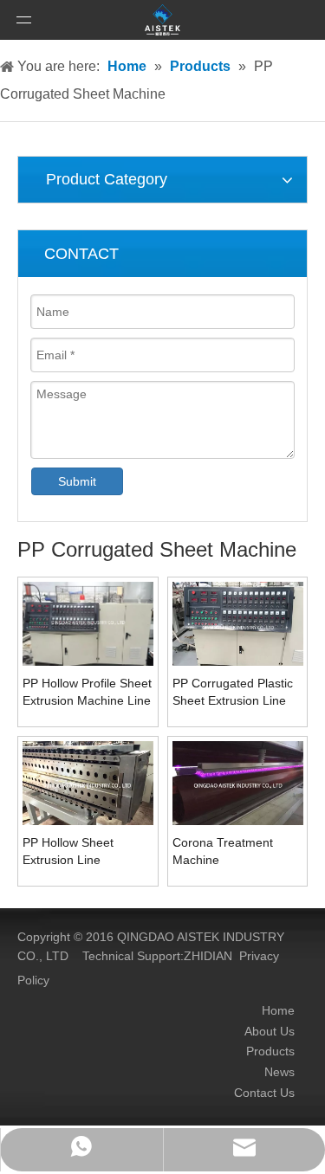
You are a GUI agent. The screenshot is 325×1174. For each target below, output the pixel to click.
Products (270, 1051)
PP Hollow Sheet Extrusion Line (68, 851)
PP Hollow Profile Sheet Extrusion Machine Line (87, 691)
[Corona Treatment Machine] (237, 789)
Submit (77, 481)
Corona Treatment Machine (222, 851)
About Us (269, 1031)
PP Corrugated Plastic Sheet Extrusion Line (232, 691)
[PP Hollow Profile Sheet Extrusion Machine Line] (88, 625)
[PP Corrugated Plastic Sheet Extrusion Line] (237, 630)
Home (278, 1010)
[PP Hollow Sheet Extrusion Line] (88, 789)
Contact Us (264, 1093)
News (279, 1072)
